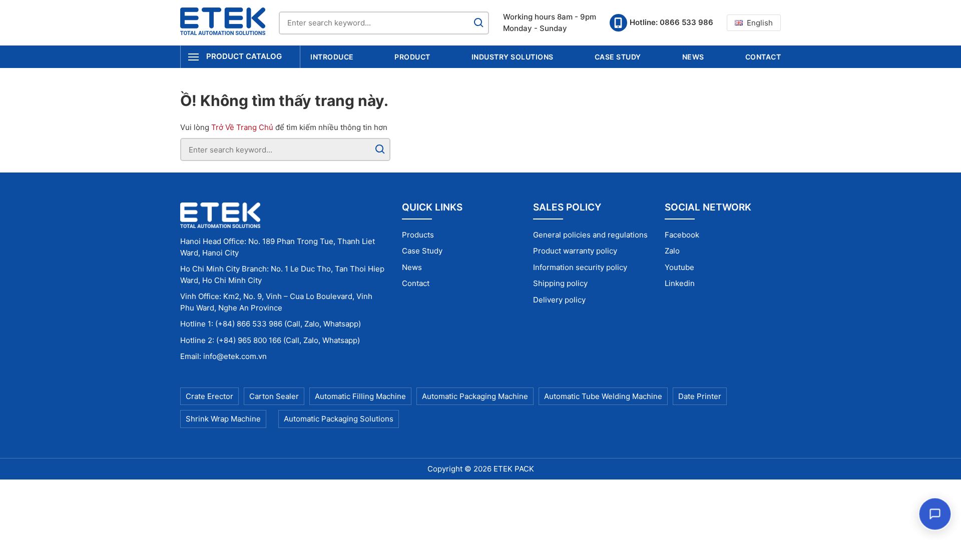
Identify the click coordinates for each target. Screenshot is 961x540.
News (693, 56)
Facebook (682, 235)
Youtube (679, 267)
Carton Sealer (274, 396)
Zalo (672, 251)
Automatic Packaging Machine (475, 396)
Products (418, 235)
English (760, 23)
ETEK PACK (514, 469)
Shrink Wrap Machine (223, 419)
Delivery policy (559, 299)
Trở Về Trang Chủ (242, 127)
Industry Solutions (512, 56)
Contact (763, 56)
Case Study (618, 56)
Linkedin (680, 283)
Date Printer (699, 396)
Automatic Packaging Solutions (338, 419)
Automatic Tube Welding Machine (603, 396)
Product (412, 56)
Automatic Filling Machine (360, 396)
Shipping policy (560, 283)
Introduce (332, 56)
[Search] (478, 23)
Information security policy (580, 267)
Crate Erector (209, 396)
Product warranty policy (575, 251)
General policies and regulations (590, 235)
